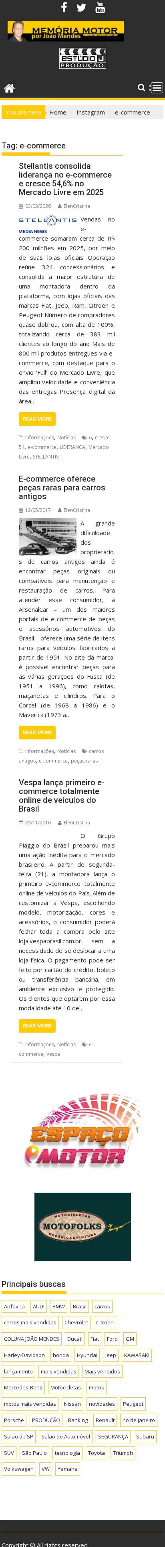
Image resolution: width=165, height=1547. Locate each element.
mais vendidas (58, 1371)
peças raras (84, 760)
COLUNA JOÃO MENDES (31, 1338)
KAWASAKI (136, 1355)
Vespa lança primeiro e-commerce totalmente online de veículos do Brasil (62, 796)
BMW (58, 1306)
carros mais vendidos (30, 1322)
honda (61, 1355)
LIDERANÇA (72, 447)
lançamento (18, 1371)
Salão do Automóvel (65, 1436)
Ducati (74, 1338)
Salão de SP (18, 1436)
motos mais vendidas (30, 1403)
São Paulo (34, 1452)
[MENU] (157, 87)
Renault (105, 1420)
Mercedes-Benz (23, 1387)
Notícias (66, 437)
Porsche (14, 1420)
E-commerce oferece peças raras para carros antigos (62, 487)
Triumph (123, 1452)
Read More (37, 419)
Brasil (80, 1306)
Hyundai (87, 1355)
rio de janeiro (139, 1420)
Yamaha (68, 1468)
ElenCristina (77, 206)
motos (96, 1387)
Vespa (53, 1054)
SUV (9, 1452)
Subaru (145, 1436)
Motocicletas (65, 1387)
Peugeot (133, 1403)
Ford (112, 1338)
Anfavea (14, 1306)
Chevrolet (76, 1322)
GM (130, 1338)
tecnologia (67, 1452)
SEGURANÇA (113, 1436)
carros (102, 1306)
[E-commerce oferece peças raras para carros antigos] (47, 523)
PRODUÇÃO (46, 1420)
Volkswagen (19, 1468)
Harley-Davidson (24, 1355)
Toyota (96, 1452)
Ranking (78, 1420)
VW (46, 1468)
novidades (102, 1403)
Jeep (110, 1355)
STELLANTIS (45, 456)
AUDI (38, 1306)
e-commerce (42, 447)
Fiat (95, 1338)
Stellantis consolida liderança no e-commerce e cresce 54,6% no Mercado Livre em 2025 (65, 179)
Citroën (105, 1322)
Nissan (72, 1403)
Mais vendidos (102, 1371)
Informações (39, 437)
